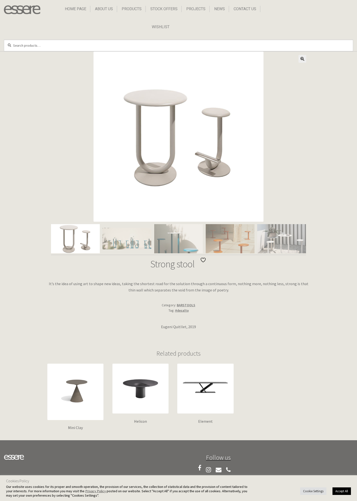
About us (104, 9)
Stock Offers (164, 9)
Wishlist (161, 27)
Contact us (245, 9)
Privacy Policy (95, 491)
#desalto (182, 310)
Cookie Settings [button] (313, 491)
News (219, 9)
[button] (302, 59)
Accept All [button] (341, 491)
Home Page (75, 9)
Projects (195, 9)
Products (132, 9)
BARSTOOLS (186, 305)
